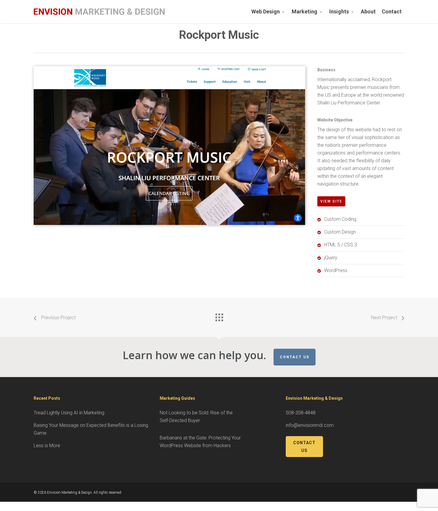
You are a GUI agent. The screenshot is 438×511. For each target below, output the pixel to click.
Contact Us (294, 357)
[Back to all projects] (219, 316)
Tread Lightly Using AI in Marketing (69, 413)
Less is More (47, 445)
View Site (331, 201)
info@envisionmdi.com (310, 425)
